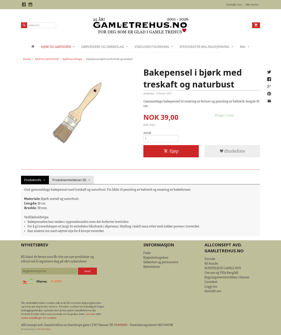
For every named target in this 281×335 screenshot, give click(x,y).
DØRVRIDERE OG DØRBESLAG (102, 47)
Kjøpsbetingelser (155, 257)
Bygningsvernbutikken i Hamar (227, 277)
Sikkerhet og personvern (160, 262)
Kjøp (174, 151)
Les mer (91, 314)
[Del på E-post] (269, 101)
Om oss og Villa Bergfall (221, 273)
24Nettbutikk (43, 329)
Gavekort (211, 282)
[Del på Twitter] (269, 72)
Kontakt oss (213, 291)
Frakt (147, 253)
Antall (147, 133)
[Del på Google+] (269, 86)
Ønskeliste (234, 151)
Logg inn (211, 286)
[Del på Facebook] (269, 79)
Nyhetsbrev (151, 267)
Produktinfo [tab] (32, 180)
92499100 (121, 325)
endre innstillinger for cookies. (39, 317)
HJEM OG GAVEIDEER (56, 47)
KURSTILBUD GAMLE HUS (223, 268)
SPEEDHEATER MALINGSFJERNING (204, 47)
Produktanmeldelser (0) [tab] (69, 180)
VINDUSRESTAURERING (152, 47)
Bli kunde (211, 263)
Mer (243, 47)
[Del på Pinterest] (269, 94)
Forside (27, 59)
